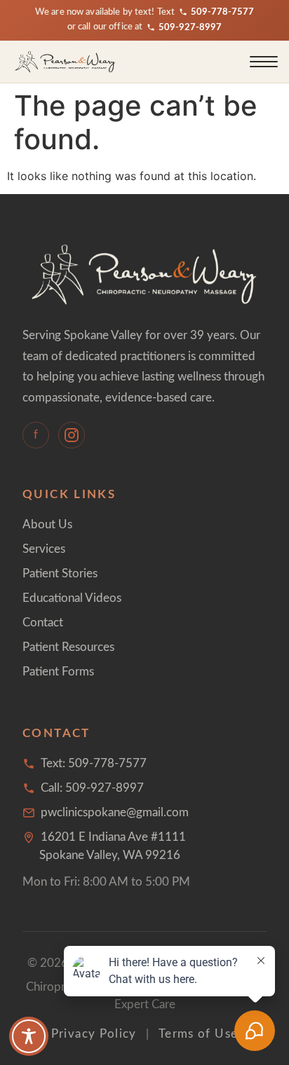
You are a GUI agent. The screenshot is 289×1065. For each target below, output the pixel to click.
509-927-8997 (190, 27)
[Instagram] (71, 435)
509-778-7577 (222, 12)
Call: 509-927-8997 (92, 788)
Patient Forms (58, 672)
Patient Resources (68, 647)
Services (43, 549)
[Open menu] (264, 62)
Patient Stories (60, 573)
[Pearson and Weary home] (65, 61)
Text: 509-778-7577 (94, 763)
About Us (47, 524)
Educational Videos (71, 598)
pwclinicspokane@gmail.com (115, 812)
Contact (42, 622)
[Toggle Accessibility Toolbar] (29, 1036)
